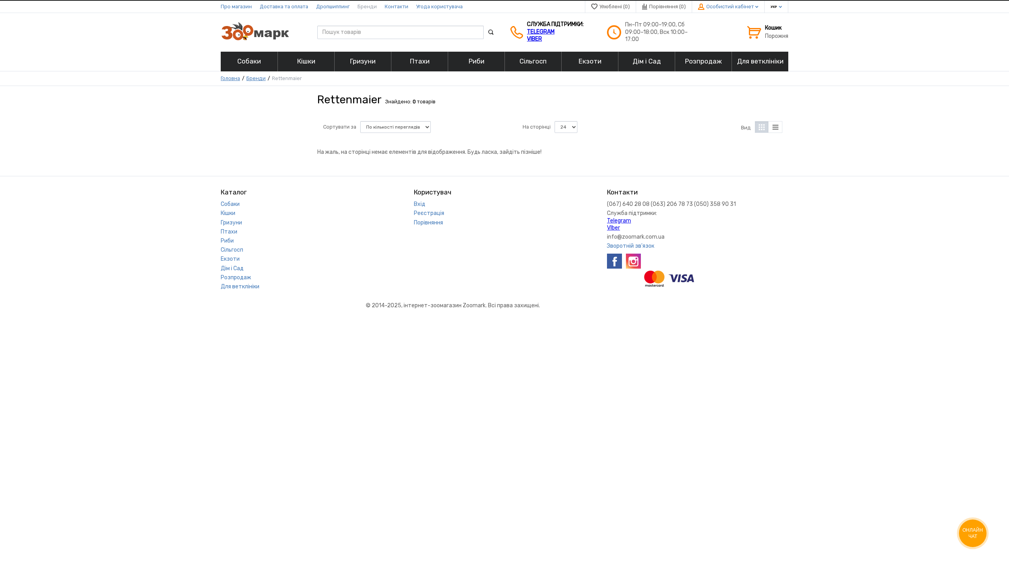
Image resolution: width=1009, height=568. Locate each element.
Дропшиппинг (333, 6)
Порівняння (428, 222)
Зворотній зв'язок (630, 246)
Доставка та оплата (284, 6)
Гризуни (231, 222)
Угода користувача (439, 6)
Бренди (367, 6)
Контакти (396, 6)
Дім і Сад (232, 268)
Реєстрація (429, 213)
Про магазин (236, 6)
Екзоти (230, 259)
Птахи (229, 231)
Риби (227, 240)
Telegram (541, 31)
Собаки (230, 204)
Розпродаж (236, 277)
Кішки (228, 213)
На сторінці (537, 127)
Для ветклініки (240, 286)
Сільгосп (232, 250)
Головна (230, 78)
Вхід (419, 204)
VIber (534, 39)
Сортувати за (339, 127)
